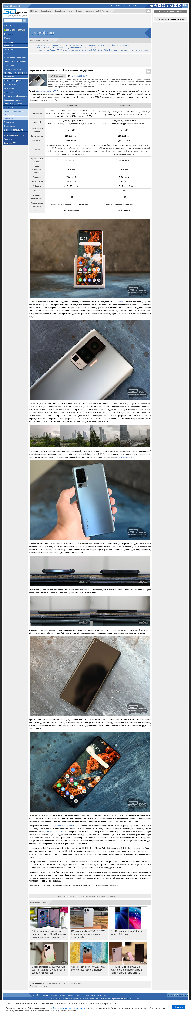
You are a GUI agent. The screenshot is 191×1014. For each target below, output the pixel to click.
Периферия (9, 88)
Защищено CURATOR (178, 995)
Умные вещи (9, 122)
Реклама (117, 6)
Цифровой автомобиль (13, 130)
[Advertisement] (89, 21)
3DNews (33, 11)
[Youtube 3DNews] (156, 5)
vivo (45, 986)
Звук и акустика (10, 50)
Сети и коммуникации (13, 104)
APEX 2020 (117, 302)
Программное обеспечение (15, 96)
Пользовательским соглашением (69, 1008)
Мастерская (9, 65)
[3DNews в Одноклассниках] (168, 5)
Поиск (78, 995)
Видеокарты (9, 46)
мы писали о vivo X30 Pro (48, 91)
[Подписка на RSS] (180, 5)
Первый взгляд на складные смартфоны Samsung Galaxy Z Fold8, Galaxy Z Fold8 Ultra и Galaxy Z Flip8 (126, 970)
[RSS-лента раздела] (148, 11)
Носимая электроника (13, 81)
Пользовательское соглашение (94, 995)
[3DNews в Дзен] (164, 5)
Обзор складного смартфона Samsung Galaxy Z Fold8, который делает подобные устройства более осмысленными (49, 934)
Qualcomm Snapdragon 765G (67, 826)
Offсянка (7, 38)
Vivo (70, 11)
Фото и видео (9, 126)
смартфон (38, 986)
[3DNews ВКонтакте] (152, 5)
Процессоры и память (13, 100)
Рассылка (127, 6)
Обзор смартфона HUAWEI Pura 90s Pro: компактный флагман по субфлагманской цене (48, 970)
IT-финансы (8, 34)
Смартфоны (9, 108)
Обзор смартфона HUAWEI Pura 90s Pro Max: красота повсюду (87, 968)
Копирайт (70, 995)
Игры (6, 54)
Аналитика (8, 42)
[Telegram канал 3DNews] (172, 5)
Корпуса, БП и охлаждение (15, 61)
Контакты (137, 6)
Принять (178, 1007)
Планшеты (8, 92)
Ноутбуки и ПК (10, 84)
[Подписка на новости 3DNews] (176, 5)
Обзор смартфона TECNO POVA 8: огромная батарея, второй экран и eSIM (88, 934)
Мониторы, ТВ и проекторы (15, 73)
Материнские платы (12, 69)
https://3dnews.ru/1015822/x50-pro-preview (63, 983)
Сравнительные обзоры (14, 111)
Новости (7, 25)
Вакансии (10, 143)
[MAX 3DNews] (160, 5)
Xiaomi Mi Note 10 (124, 457)
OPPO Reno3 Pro (55, 832)
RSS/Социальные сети (14, 135)
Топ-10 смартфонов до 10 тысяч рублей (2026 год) (127, 932)
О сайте (108, 6)
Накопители (9, 77)
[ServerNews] (15, 29)
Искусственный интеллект (15, 57)
